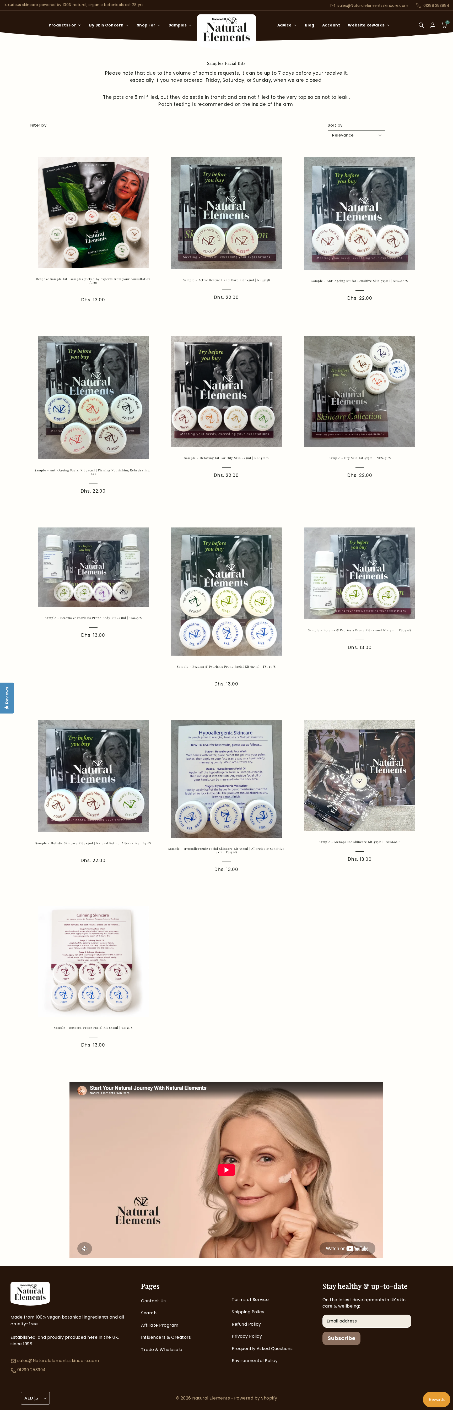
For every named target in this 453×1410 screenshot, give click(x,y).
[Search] (421, 28)
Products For (62, 25)
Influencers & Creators (166, 1337)
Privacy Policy (247, 1336)
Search (149, 1313)
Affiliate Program (160, 1325)
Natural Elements (211, 1398)
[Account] (433, 25)
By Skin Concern (106, 25)
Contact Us (153, 1301)
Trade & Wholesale (161, 1350)
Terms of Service (250, 1300)
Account (331, 25)
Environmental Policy (255, 1361)
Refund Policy (246, 1324)
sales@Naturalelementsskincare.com (372, 5)
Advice (284, 25)
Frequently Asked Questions (262, 1349)
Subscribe (341, 1338)
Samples (178, 25)
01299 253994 (436, 5)
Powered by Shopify (255, 1398)
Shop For (146, 25)
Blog (309, 25)
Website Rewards (366, 25)
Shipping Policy (248, 1312)
